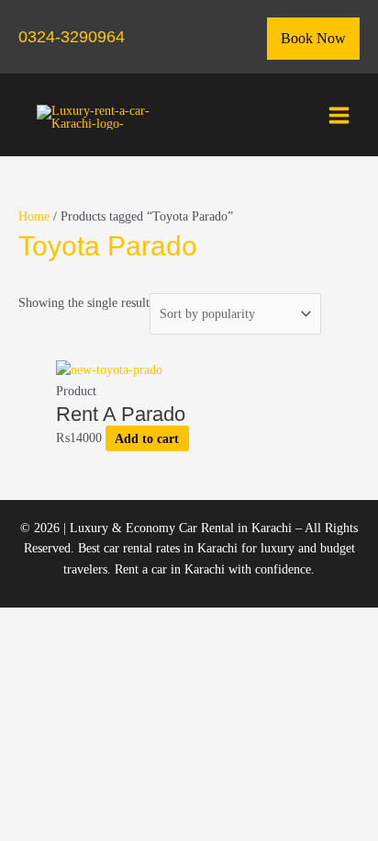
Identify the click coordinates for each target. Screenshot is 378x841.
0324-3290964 (71, 36)
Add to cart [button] (147, 438)
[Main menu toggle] (339, 115)
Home (34, 216)
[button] (313, 38)
